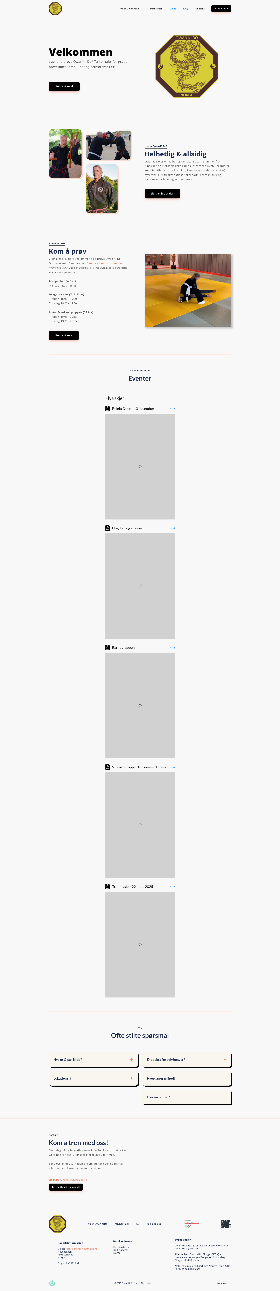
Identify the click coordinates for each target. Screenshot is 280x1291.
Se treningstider (162, 193)
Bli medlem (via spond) (66, 1187)
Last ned (171, 409)
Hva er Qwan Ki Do (129, 8)
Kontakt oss (63, 335)
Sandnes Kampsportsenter (105, 263)
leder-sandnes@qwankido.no (81, 1248)
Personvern (222, 1283)
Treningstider (154, 8)
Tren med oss (153, 1223)
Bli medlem (221, 8)
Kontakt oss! (64, 86)
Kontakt (200, 8)
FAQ (185, 8)
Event (172, 8)
